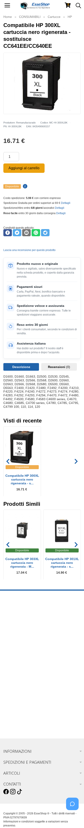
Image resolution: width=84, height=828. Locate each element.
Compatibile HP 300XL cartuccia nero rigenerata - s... (22, 479)
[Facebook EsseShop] (6, 792)
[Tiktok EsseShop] (19, 792)
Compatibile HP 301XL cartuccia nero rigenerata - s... (62, 562)
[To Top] (73, 817)
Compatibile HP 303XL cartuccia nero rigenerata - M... (22, 562)
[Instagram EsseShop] (12, 792)
